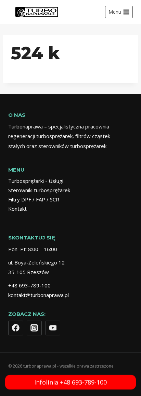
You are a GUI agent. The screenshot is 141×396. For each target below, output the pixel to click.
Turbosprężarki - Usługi (35, 180)
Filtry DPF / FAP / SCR (33, 199)
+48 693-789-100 (29, 285)
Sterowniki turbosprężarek (39, 190)
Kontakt (17, 208)
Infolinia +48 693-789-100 (70, 382)
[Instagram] (34, 328)
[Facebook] (15, 328)
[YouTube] (53, 328)
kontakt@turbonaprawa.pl (38, 295)
